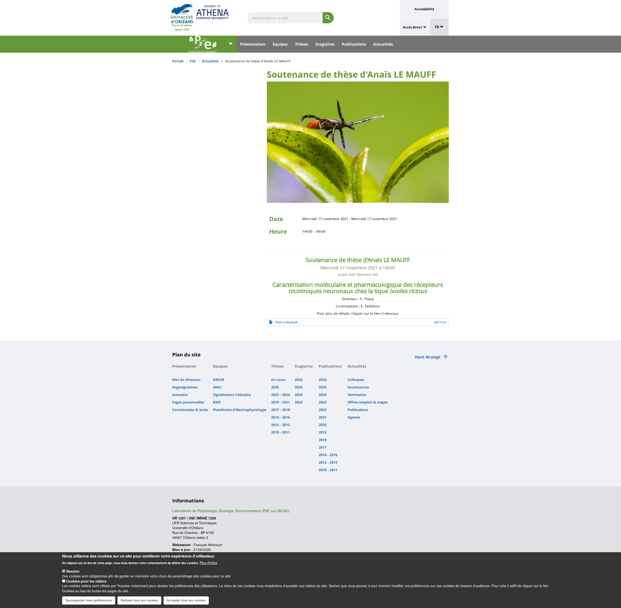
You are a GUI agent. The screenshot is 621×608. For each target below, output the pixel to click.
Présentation (252, 44)
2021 (323, 417)
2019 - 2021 (280, 402)
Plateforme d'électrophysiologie (239, 409)
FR (437, 27)
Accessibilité (424, 9)
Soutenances (358, 387)
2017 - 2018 (280, 409)
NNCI (217, 387)
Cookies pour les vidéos (86, 580)
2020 (323, 424)
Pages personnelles (188, 402)
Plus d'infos (208, 562)
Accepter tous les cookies (186, 600)
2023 (298, 402)
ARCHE (218, 379)
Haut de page (427, 357)
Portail (177, 61)
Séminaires (357, 394)
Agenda (354, 417)
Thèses (301, 44)
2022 (323, 409)
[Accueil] (182, 13)
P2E (193, 61)
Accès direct (412, 27)
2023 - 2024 (280, 394)
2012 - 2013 (280, 424)
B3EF (217, 402)
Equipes (280, 44)
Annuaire (180, 394)
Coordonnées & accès (190, 409)
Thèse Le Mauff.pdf (286, 322)
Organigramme (184, 387)
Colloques (356, 379)
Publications (354, 44)
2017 (323, 447)
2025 (275, 387)
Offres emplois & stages (368, 402)
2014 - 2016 (280, 417)
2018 (323, 439)
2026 (298, 379)
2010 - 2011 (280, 432)
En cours (278, 379)
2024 (298, 394)
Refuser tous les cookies (139, 600)
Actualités (383, 44)
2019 (323, 432)
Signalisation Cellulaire (232, 394)
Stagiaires (325, 44)
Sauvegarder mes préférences (88, 600)
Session (73, 570)
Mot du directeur (186, 379)
